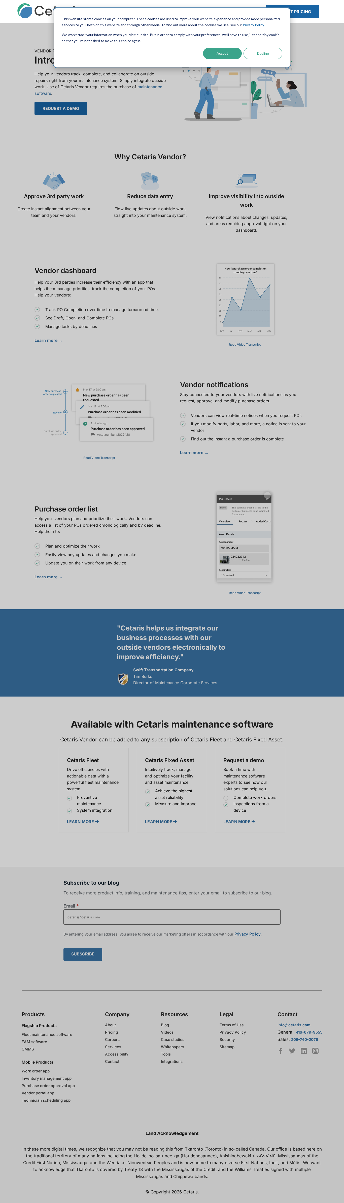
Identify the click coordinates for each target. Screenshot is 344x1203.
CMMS (28, 1049)
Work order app (36, 1071)
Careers (112, 1039)
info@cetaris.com (294, 1024)
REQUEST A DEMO (61, 108)
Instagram (315, 1051)
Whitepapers (172, 1046)
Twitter (292, 1051)
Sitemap (227, 1046)
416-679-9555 (309, 1032)
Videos (167, 1032)
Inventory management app (47, 1078)
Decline (263, 53)
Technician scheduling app (46, 1100)
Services (113, 1046)
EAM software (34, 1041)
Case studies (172, 1039)
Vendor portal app (38, 1093)
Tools (166, 1054)
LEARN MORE (81, 821)
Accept (222, 53)
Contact (112, 1061)
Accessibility (116, 1054)
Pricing (111, 1032)
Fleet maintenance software (47, 1034)
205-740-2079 (304, 1039)
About (110, 1024)
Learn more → (49, 340)
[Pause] (244, 300)
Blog (165, 1024)
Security (227, 1039)
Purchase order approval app (48, 1085)
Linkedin (304, 1051)
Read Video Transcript (245, 344)
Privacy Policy (253, 25)
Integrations (172, 1061)
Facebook (281, 1051)
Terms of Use (232, 1024)
